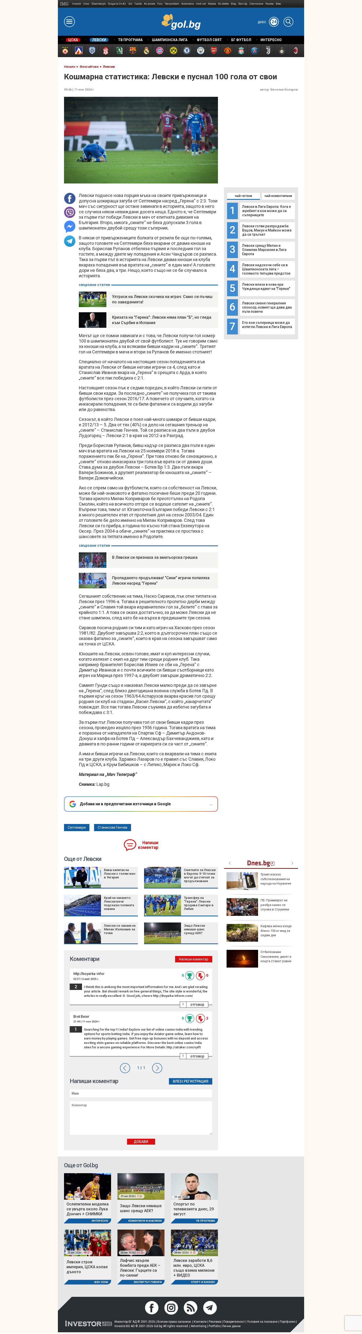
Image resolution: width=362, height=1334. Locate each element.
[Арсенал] (213, 50)
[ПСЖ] (254, 50)
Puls (160, 3)
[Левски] (78, 50)
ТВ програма (205, 1220)
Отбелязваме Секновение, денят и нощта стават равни (276, 956)
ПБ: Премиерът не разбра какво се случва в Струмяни (275, 904)
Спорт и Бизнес (203, 1282)
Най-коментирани (278, 196)
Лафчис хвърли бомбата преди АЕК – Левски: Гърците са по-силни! (140, 1268)
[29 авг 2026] (194, 1186)
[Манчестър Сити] (200, 50)
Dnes (86, 3)
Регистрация (196, 1081)
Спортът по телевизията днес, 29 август (193, 1209)
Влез (177, 1081)
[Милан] (295, 50)
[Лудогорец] (119, 50)
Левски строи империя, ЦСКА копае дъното (87, 1267)
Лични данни (231, 1326)
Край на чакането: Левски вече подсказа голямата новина (119, 903)
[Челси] (186, 50)
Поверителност (234, 1321)
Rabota (212, 3)
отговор (197, 1004)
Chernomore (256, 3)
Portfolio (214, 1326)
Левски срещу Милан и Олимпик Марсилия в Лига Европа (264, 250)
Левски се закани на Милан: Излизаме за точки (119, 929)
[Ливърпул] (240, 50)
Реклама (215, 1321)
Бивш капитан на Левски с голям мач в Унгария (119, 873)
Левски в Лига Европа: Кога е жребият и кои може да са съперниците (266, 211)
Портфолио (287, 1321)
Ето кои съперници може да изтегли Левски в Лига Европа (267, 325)
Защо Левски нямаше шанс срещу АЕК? (194, 929)
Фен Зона (101, 1282)
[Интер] (281, 50)
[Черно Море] (92, 50)
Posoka (269, 3)
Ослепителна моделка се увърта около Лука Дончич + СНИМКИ (87, 1209)
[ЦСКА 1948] (105, 50)
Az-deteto (223, 3)
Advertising (198, 1326)
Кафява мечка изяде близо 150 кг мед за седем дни (276, 930)
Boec (278, 3)
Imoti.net (201, 3)
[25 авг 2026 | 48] (87, 1242)
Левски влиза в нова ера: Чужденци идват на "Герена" (266, 286)
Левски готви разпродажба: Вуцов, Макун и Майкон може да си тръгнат (267, 230)
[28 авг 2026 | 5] (194, 1242)
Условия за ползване (262, 1321)
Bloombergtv (99, 3)
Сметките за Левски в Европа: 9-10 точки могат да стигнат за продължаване (199, 875)
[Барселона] (132, 50)
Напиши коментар (148, 845)
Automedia (187, 3)
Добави (141, 1142)
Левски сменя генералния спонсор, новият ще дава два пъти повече (267, 307)
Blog (233, 3)
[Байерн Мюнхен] (159, 50)
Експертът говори (148, 1282)
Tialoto (138, 3)
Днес (267, 22)
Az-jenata (149, 3)
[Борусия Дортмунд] (173, 50)
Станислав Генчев (112, 827)
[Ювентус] (268, 50)
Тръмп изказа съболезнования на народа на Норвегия (276, 879)
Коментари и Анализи (145, 1220)
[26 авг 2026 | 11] (141, 1242)
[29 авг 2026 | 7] (141, 1186)
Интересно (100, 1220)
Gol (130, 3)
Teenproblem (172, 3)
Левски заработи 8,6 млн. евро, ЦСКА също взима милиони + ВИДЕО (193, 1268)
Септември (77, 827)
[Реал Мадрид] (146, 50)
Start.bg (242, 3)
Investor (76, 3)
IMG (65, 3)
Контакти (200, 1321)
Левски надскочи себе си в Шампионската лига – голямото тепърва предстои (266, 269)
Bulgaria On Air (117, 3)
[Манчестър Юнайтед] (227, 50)
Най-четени (243, 196)
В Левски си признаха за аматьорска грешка (154, 557)
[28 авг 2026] (87, 1186)
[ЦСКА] (64, 50)
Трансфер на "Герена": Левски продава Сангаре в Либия (199, 903)
